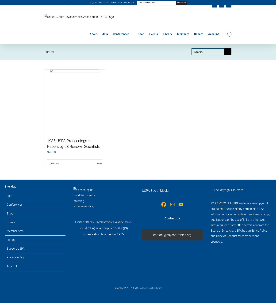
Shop (10, 213)
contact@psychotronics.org (172, 235)
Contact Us (172, 218)
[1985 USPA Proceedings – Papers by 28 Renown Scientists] (75, 102)
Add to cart (54, 164)
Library (11, 239)
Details (99, 164)
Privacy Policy (15, 257)
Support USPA (15, 248)
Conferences (15, 204)
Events (11, 222)
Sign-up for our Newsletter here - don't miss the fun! (112, 3)
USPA (139, 288)
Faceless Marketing (152, 288)
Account (12, 266)
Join (9, 195)
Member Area (15, 231)
